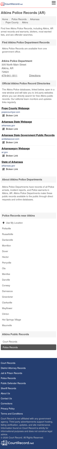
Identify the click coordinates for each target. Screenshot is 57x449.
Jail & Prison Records (11, 373)
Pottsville (6, 228)
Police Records (10, 347)
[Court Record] (11, 3)
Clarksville (7, 302)
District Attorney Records (13, 368)
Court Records (9, 341)
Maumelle (7, 325)
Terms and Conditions (12, 413)
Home (5, 19)
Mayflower (7, 308)
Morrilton (6, 245)
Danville (6, 279)
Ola (4, 268)
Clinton (5, 313)
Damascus (7, 291)
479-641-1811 (9, 75)
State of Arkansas (12, 162)
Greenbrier (7, 296)
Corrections (6, 403)
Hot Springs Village (11, 319)
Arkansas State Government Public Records (28, 135)
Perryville (6, 262)
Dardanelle (7, 239)
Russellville (7, 234)
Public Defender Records (13, 383)
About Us (5, 393)
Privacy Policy (8, 408)
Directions (35, 75)
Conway (6, 285)
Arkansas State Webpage (17, 121)
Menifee (6, 274)
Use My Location (14, 222)
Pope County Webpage (15, 108)
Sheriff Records (8, 388)
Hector (5, 256)
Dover (5, 251)
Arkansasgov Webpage (16, 148)
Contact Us (6, 398)
